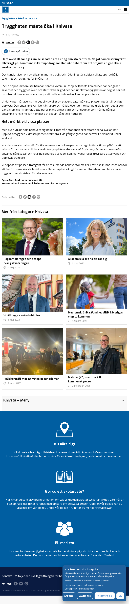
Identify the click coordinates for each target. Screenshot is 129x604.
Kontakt (7, 576)
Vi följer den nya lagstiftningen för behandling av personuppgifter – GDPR (62, 576)
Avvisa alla (85, 595)
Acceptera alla (105, 595)
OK (120, 595)
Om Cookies (37, 590)
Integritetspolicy (86, 588)
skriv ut (10, 42)
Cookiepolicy (71, 588)
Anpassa (68, 595)
